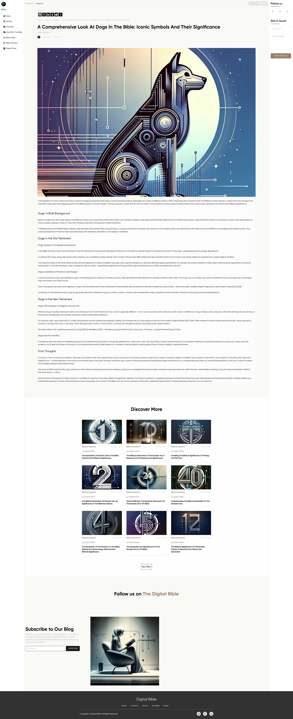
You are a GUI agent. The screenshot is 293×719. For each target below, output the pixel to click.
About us (145, 706)
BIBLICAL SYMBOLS (52, 20)
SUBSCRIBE (73, 648)
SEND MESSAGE (280, 56)
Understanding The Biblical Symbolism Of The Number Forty (190, 502)
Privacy (124, 706)
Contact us (134, 706)
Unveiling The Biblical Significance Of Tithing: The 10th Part (190, 457)
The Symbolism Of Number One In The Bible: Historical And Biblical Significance (100, 457)
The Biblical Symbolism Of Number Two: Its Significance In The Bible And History (100, 502)
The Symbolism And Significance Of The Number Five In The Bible (143, 548)
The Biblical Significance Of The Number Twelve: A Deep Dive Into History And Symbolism (188, 549)
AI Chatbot (155, 706)
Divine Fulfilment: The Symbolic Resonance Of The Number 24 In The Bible (145, 502)
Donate (166, 706)
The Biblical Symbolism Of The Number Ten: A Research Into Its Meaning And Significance (145, 457)
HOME (39, 20)
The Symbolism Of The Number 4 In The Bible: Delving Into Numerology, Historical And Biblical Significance (101, 549)
